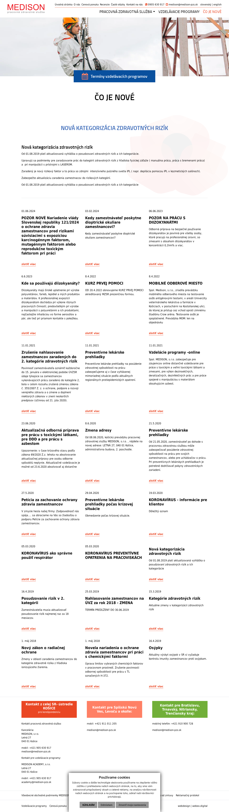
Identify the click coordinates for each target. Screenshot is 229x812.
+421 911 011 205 (106, 723)
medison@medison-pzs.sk (36, 751)
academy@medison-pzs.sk (36, 782)
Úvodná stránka (63, 4)
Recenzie (105, 4)
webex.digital (200, 805)
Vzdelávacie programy (34, 805)
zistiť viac (28, 264)
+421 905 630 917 (40, 747)
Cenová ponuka (90, 4)
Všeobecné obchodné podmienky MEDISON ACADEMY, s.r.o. (54, 795)
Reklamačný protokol (187, 795)
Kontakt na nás (134, 4)
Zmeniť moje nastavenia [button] (132, 804)
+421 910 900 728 (182, 723)
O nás (77, 4)
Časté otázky (118, 4)
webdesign (184, 805)
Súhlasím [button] (88, 804)
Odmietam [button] (106, 804)
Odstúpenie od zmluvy (160, 795)
